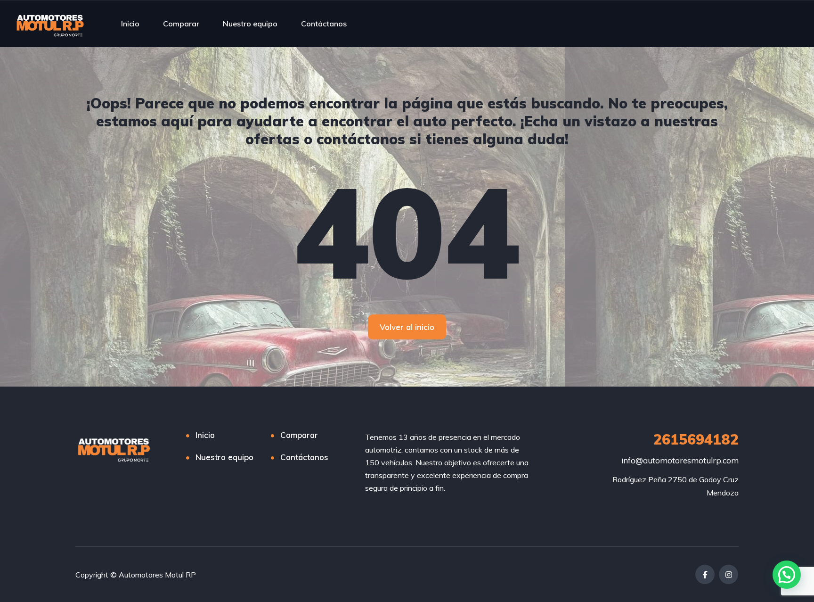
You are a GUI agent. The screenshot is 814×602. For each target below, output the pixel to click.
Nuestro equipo (250, 23)
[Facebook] (705, 574)
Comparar (181, 23)
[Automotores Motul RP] (50, 23)
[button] (787, 575)
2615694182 (696, 439)
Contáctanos (324, 23)
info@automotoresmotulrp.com (680, 460)
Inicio (130, 23)
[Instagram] (728, 574)
